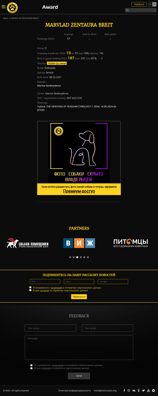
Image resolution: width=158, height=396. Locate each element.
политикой (56, 287)
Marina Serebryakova (49, 85)
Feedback (139, 4)
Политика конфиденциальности (74, 390)
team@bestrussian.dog (105, 390)
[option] (79, 158)
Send (79, 375)
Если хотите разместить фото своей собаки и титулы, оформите (79, 189)
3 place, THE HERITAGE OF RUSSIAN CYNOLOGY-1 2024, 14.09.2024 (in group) (76, 108)
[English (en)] (154, 4)
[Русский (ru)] (150, 4)
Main (5, 18)
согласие (44, 290)
